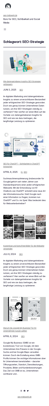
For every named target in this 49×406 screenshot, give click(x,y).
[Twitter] (28, 391)
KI (22, 172)
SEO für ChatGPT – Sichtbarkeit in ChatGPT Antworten (21, 165)
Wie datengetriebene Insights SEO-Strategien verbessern (22, 82)
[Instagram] (21, 391)
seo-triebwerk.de (10, 15)
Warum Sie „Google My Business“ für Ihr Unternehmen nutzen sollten (19, 329)
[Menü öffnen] (5, 29)
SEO (21, 90)
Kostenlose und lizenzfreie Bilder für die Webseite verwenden (23, 247)
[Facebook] (24, 391)
